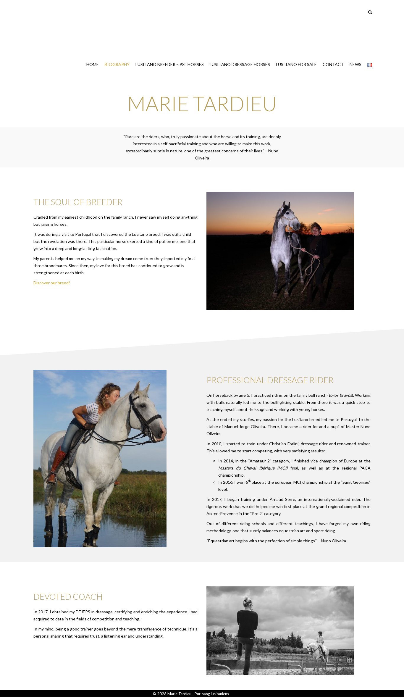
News (355, 64)
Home (92, 64)
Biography (117, 64)
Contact (333, 64)
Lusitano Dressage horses (240, 64)
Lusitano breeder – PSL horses (169, 64)
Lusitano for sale (296, 64)
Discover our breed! (51, 282)
